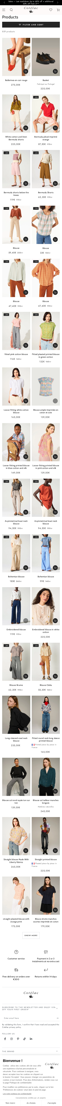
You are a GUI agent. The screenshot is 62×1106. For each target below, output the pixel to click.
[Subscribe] (58, 1018)
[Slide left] (4, 2)
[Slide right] (57, 2)
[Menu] (3, 9)
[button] (11, 9)
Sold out (55, 400)
